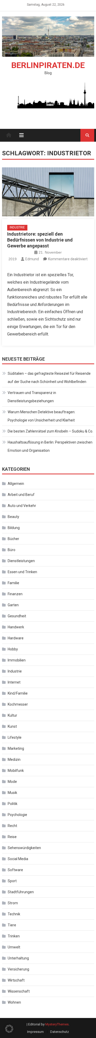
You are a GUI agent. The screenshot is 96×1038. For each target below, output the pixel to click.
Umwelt (14, 947)
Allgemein (16, 484)
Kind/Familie (18, 693)
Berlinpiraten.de (48, 65)
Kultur (12, 715)
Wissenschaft (19, 991)
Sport (12, 881)
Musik (12, 793)
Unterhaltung (18, 958)
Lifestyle (15, 737)
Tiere (12, 925)
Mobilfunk (16, 770)
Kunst (12, 726)
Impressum (35, 1032)
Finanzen (15, 594)
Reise (12, 837)
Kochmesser (18, 704)
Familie (13, 583)
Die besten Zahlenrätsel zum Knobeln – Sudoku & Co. (50, 431)
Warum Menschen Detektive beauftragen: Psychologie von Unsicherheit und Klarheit (41, 416)
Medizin (14, 759)
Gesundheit (17, 616)
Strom (13, 903)
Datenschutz (59, 1032)
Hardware (16, 638)
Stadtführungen (21, 892)
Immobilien (17, 660)
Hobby (13, 649)
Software (15, 870)
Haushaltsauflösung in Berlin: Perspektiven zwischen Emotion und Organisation (50, 446)
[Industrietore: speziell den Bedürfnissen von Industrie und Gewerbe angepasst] (48, 191)
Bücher (13, 539)
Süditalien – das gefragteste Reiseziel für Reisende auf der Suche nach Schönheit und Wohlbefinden (49, 377)
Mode (12, 782)
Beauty (13, 517)
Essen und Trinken (22, 572)
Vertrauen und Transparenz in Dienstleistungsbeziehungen (32, 397)
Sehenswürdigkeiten (24, 848)
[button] (9, 1029)
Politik (12, 804)
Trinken (14, 936)
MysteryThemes (57, 1024)
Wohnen (14, 1002)
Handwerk (16, 627)
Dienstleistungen (21, 561)
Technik (14, 914)
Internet (14, 682)
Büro (11, 550)
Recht (12, 826)
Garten (13, 605)
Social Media (18, 859)
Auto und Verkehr (22, 506)
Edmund (32, 259)
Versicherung (18, 969)
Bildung (14, 528)
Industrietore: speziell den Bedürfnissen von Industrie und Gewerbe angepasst (40, 240)
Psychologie (17, 815)
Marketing (16, 748)
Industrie (17, 227)
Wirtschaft (16, 980)
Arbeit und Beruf (21, 495)
